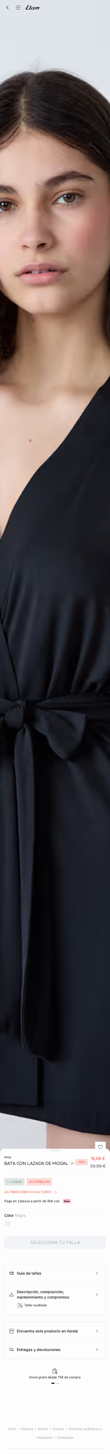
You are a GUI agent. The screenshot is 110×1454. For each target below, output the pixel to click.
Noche (43, 1429)
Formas (58, 1429)
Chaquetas (65, 1437)
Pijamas (27, 1429)
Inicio (12, 1429)
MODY (7, 1157)
